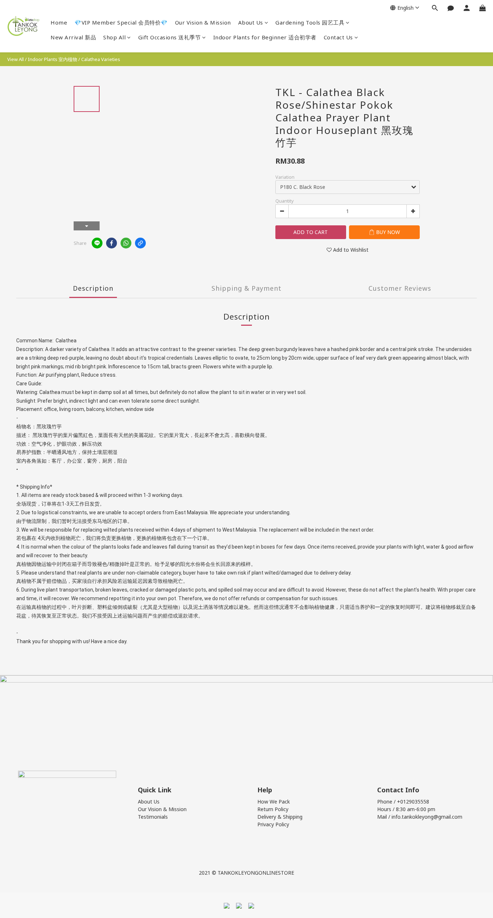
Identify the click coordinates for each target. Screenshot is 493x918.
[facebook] (111, 243)
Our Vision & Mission (203, 22)
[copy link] (140, 243)
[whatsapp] (126, 243)
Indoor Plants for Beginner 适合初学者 (265, 37)
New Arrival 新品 (73, 37)
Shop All (114, 37)
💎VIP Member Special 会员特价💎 (121, 22)
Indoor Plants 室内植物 (52, 59)
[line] (97, 243)
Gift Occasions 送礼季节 (169, 37)
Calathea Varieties (100, 59)
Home (59, 22)
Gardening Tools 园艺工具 (309, 22)
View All (15, 59)
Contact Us (338, 37)
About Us (250, 22)
